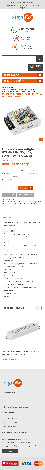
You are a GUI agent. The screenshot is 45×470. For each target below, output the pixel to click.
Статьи (6, 399)
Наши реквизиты (10, 427)
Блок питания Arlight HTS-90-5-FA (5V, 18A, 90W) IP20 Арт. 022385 (41, 149)
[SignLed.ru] (22, 17)
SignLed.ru (7, 87)
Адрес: (7, 446)
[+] (13, 188)
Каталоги (7, 403)
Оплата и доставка (11, 422)
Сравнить (10, 195)
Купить (23, 188)
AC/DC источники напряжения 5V (18, 92)
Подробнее (9, 451)
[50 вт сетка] (22, 120)
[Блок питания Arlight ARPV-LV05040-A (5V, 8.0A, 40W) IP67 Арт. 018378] (23, 331)
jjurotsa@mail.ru (18, 2)
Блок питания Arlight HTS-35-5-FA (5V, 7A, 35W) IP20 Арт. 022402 (37, 149)
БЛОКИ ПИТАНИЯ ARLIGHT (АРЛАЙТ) (18, 90)
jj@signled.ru (28, 2)
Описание (7, 217)
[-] (4, 188)
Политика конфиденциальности (16, 407)
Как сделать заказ (11, 418)
